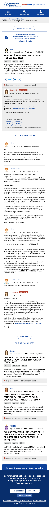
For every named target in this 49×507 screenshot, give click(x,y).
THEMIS (13, 426)
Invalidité (7, 61)
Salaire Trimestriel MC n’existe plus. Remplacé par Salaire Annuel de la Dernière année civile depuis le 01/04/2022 (24, 436)
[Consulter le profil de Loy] (6, 392)
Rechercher (24, 15)
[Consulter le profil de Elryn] (6, 146)
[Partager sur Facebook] (5, 80)
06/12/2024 (30, 171)
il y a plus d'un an (16, 171)
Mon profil (41, 15)
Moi (11, 49)
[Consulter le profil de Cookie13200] (6, 172)
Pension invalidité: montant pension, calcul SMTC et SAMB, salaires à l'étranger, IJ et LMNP (22, 397)
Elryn (12, 143)
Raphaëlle (14, 90)
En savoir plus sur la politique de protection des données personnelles (24, 501)
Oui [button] (10, 123)
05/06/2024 (31, 93)
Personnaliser (25, 495)
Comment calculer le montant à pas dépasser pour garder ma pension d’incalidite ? (24, 359)
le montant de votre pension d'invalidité (28, 323)
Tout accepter (17, 491)
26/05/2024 (31, 146)
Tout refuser (32, 491)
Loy (11, 388)
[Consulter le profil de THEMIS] (6, 429)
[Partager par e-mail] (14, 80)
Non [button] (19, 124)
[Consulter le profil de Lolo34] (6, 354)
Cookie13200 (15, 168)
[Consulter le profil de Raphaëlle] (6, 94)
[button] (24, 8)
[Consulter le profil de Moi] (6, 52)
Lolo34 (12, 351)
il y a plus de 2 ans (16, 146)
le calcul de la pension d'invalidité (23, 109)
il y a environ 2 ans (15, 93)
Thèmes (8, 15)
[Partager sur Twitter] (10, 80)
